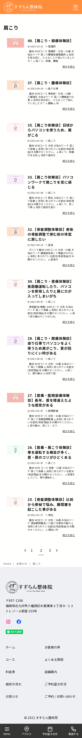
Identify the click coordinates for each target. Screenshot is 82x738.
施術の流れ (13, 684)
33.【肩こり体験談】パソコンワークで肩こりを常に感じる (50, 182)
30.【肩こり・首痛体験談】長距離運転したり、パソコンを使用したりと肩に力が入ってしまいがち (50, 289)
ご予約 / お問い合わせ (60, 696)
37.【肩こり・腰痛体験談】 (50, 82)
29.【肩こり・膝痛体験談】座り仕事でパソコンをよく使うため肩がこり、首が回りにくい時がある (50, 346)
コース (10, 659)
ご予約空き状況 (56, 684)
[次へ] (57, 550)
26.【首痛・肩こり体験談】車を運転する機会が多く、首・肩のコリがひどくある (50, 452)
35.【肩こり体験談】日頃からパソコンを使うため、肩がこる (50, 130)
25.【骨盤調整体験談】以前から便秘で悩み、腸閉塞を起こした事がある (50, 504)
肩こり (37, 563)
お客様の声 (52, 647)
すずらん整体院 (47, 717)
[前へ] (25, 550)
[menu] (75, 7)
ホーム (10, 647)
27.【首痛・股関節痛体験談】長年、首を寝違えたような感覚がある (50, 400)
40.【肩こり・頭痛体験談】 (50, 40)
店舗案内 (51, 672)
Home (7, 563)
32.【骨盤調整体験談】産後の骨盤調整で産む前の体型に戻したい (50, 234)
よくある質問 (54, 659)
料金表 (10, 672)
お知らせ (22, 563)
